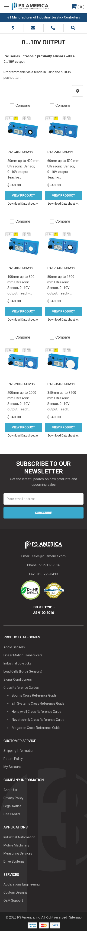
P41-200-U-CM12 (21, 384)
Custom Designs (15, 892)
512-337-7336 (49, 565)
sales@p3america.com (49, 556)
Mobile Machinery (16, 845)
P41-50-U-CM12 (60, 152)
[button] (77, 91)
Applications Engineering (21, 884)
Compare (23, 105)
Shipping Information (18, 750)
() (80, 7)
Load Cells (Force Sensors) (22, 671)
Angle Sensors (14, 647)
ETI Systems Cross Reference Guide (38, 703)
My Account (12, 767)
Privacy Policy (13, 798)
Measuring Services (17, 853)
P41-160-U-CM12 (61, 268)
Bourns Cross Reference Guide (34, 695)
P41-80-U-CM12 (20, 268)
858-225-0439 (47, 574)
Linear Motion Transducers (22, 655)
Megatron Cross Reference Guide (36, 728)
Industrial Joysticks (17, 663)
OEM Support (13, 900)
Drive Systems (14, 861)
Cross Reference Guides (21, 687)
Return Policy (13, 759)
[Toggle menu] (6, 6)
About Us (10, 790)
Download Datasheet (21, 203)
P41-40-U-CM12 (20, 152)
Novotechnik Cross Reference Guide (38, 720)
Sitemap (75, 917)
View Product (23, 195)
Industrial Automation (19, 837)
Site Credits (11, 814)
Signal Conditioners (17, 679)
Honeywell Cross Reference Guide (36, 711)
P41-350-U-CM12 (61, 384)
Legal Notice (12, 806)
